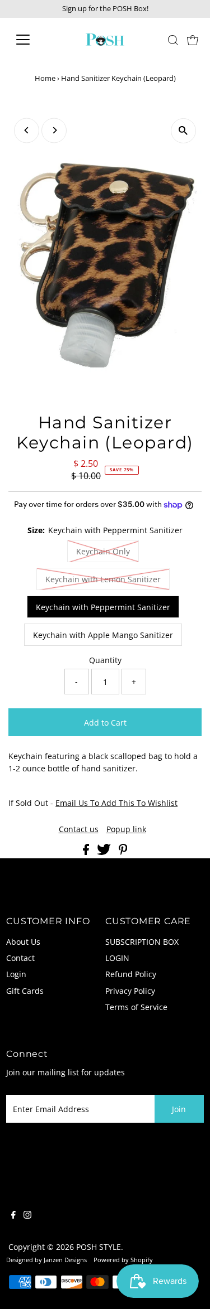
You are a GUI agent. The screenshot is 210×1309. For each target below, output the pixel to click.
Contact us (79, 829)
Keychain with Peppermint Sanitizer (103, 607)
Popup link (126, 829)
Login (16, 974)
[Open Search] (173, 40)
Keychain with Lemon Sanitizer (103, 579)
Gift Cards (25, 991)
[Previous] (26, 130)
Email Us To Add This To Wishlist (116, 803)
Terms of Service (136, 1007)
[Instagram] (27, 1215)
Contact (20, 958)
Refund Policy (130, 974)
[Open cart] (192, 39)
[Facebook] (13, 1215)
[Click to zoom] (183, 130)
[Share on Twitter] (105, 852)
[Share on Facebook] (87, 852)
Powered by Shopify (123, 1259)
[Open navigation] (31, 40)
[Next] (54, 130)
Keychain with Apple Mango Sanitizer (103, 635)
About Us (23, 941)
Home (45, 78)
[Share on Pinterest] (123, 852)
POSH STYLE (98, 1247)
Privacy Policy (130, 991)
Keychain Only (103, 551)
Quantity (105, 660)
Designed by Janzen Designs (46, 1259)
